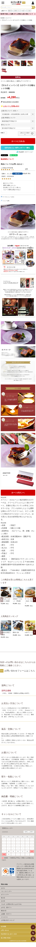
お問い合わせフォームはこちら (19, 670)
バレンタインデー (6, 891)
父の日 (3, 901)
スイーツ (8, 18)
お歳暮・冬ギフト (6, 914)
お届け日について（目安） (10, 111)
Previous (1, 599)
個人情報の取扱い (6, 938)
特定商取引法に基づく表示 (9, 934)
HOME (2, 18)
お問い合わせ (5, 930)
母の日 (3, 898)
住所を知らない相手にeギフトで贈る (17, 148)
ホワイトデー (5, 894)
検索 (33, 7)
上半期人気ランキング (7, 920)
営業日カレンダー (7, 828)
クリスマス (4, 917)
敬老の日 (10, 10)
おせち (3, 888)
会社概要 (3, 926)
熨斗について (6, 124)
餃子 (24, 10)
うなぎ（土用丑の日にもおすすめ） (11, 904)
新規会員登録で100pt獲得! (11, 102)
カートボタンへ (18, 493)
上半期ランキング (17, 10)
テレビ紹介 (28, 10)
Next (34, 599)
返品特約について (7, 159)
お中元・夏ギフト (6, 907)
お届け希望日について (8, 117)
